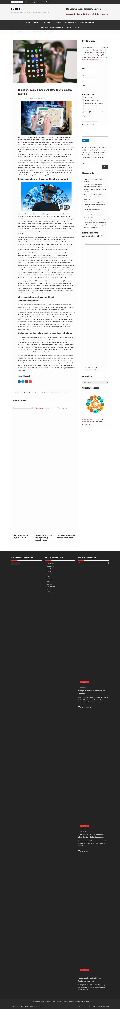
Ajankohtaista (32, 98)
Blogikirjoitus (50, 566)
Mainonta (49, 576)
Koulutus (49, 571)
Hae (105, 167)
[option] (39, 2)
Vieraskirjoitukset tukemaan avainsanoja (96, 112)
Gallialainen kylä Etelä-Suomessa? (25, 393)
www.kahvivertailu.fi (91, 370)
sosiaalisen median (27, 214)
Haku (83, 163)
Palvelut (36, 22)
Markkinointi (39, 98)
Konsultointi (50, 569)
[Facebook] (101, 2)
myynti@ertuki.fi (95, 60)
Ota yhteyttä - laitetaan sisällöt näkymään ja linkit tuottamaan (87, 14)
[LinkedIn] (104, 2)
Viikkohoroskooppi (88, 419)
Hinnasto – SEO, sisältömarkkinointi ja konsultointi (80, 22)
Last (83, 81)
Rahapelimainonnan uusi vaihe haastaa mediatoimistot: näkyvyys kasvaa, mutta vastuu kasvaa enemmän (95, 225)
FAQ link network (56, 1001)
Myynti (48, 581)
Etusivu (27, 22)
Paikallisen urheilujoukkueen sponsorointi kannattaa (58, 393)
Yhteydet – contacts (73, 27)
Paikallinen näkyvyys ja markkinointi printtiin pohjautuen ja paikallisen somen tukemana (95, 197)
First (83, 75)
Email (84, 85)
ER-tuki (15, 9)
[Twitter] (107, 2)
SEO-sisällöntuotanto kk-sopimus (94, 103)
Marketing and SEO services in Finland (52, 27)
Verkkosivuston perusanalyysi (93, 109)
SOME (44, 98)
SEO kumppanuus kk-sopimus (93, 100)
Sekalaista (49, 584)
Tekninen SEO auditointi (91, 106)
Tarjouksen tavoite (88, 124)
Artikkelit (58, 22)
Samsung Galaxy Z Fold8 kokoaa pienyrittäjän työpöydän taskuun (43, 537)
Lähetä (85, 140)
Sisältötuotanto (51, 586)
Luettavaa (49, 574)
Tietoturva (49, 592)
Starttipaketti (47, 22)
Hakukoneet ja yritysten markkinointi (94, 220)
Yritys (84, 116)
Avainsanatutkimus (90, 97)
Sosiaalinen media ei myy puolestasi (34, 2)
